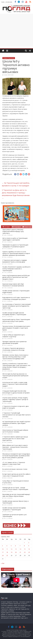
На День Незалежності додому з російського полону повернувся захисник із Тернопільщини (16, 268)
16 (29, 549)
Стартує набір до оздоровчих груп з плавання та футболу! (13, 335)
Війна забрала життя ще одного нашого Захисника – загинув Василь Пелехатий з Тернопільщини (15, 447)
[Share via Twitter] (23, 174)
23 (29, 552)
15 (24, 549)
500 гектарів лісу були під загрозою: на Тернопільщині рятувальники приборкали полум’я (15, 375)
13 (16, 549)
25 (7, 555)
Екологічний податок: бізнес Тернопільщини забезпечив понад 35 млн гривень (16, 320)
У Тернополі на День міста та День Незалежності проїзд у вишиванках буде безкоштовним (16, 194)
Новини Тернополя (8, 58)
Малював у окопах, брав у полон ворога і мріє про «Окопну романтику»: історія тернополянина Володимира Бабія (15, 356)
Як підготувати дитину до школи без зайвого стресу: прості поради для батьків (16, 475)
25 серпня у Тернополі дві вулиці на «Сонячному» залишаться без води (13, 349)
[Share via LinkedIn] (26, 174)
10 (2, 549)
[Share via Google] (21, 174)
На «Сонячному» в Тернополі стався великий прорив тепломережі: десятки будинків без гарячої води (16, 306)
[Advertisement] (16, 30)
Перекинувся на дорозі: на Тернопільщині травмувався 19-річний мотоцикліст (15, 246)
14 (20, 549)
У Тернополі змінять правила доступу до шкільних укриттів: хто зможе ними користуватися (15, 438)
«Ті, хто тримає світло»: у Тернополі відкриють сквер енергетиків (13, 463)
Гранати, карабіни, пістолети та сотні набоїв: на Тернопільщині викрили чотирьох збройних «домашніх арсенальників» (16, 253)
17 (2, 552)
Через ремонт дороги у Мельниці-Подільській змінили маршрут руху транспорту (13, 231)
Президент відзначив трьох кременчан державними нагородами (14, 342)
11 (7, 549)
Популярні (17, 227)
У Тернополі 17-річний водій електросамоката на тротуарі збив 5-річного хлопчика (16, 414)
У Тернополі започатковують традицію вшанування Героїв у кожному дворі (14, 261)
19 (11, 552)
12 (11, 549)
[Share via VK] (18, 174)
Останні (7, 227)
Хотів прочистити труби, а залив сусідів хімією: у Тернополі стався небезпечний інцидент (14, 384)
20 (16, 552)
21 (20, 552)
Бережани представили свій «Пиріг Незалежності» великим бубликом (13, 285)
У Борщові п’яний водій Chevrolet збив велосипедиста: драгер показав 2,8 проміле (16, 392)
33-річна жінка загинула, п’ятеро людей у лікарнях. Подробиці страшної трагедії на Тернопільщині (15, 399)
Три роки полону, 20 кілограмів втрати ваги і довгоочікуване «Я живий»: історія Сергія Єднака (16, 328)
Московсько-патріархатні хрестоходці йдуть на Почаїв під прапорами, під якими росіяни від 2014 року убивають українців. (16, 455)
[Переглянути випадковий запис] (30, 51)
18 (7, 552)
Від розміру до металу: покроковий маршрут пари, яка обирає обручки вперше (16, 495)
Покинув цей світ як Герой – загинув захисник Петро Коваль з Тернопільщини (15, 488)
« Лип (2, 563)
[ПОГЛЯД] (3, 51)
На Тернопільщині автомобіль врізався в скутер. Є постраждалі (16, 184)
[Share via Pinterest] (29, 174)
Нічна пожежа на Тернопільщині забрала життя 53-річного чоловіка (15, 431)
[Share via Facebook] (15, 174)
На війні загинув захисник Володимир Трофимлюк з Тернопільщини (14, 509)
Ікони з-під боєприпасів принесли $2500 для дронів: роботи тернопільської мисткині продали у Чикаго (16, 277)
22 (24, 552)
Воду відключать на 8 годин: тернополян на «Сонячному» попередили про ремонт (16, 298)
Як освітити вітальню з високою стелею (14, 469)
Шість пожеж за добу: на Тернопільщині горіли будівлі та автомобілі (14, 239)
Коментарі (27, 227)
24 (2, 555)
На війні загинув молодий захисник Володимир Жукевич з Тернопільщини (14, 313)
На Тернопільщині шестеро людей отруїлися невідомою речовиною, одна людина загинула (16, 423)
